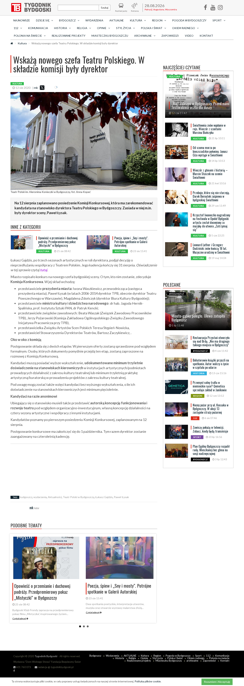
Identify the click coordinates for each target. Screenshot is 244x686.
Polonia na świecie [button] (28, 35)
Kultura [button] (136, 20)
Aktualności (55, 497)
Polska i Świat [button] (151, 28)
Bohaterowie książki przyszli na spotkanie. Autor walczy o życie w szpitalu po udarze (211, 364)
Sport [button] (217, 20)
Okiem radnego (196, 658)
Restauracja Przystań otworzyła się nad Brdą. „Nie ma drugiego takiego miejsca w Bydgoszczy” (211, 341)
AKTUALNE (116, 20)
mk (36, 87)
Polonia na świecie (219, 658)
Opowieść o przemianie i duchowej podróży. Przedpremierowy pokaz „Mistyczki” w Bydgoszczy (58, 242)
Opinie (144, 658)
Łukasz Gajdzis (104, 497)
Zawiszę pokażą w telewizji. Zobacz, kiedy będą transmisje (210, 429)
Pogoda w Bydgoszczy (189, 20)
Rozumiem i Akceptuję (217, 681)
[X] (42, 87)
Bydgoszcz (95, 655)
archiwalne (192, 660)
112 (208, 655)
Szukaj (104, 7)
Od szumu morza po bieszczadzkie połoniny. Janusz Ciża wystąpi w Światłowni (210, 151)
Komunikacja (38, 28)
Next (150, 560)
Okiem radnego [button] (183, 28)
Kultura (22, 43)
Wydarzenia (94, 20)
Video (189, 35)
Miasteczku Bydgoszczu (110, 35)
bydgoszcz (26, 497)
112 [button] (16, 28)
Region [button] (157, 20)
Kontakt (206, 35)
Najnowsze (21, 20)
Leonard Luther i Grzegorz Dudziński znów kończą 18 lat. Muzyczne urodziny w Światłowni (211, 248)
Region (157, 655)
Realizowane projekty (68, 35)
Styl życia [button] (123, 28)
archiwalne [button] (143, 35)
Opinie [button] (101, 28)
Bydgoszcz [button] (67, 20)
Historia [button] (60, 28)
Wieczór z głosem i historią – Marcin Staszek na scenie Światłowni (210, 174)
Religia (132, 658)
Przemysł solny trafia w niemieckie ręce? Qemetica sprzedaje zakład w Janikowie (209, 386)
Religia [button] (82, 28)
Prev (15, 560)
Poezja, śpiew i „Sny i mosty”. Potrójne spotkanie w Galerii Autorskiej (131, 242)
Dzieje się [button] (42, 20)
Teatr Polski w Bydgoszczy (78, 497)
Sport (198, 655)
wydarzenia (40, 497)
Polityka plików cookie (148, 681)
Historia (119, 658)
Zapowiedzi (170, 35)
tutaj (43, 270)
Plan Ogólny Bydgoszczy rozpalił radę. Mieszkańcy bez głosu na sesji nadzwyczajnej (211, 450)
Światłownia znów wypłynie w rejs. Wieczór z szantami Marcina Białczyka (209, 129)
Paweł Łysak (121, 497)
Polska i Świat (175, 658)
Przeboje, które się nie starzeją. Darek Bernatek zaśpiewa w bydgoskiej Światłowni (211, 196)
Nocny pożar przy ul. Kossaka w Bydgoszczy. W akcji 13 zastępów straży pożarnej (210, 409)
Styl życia (157, 658)
